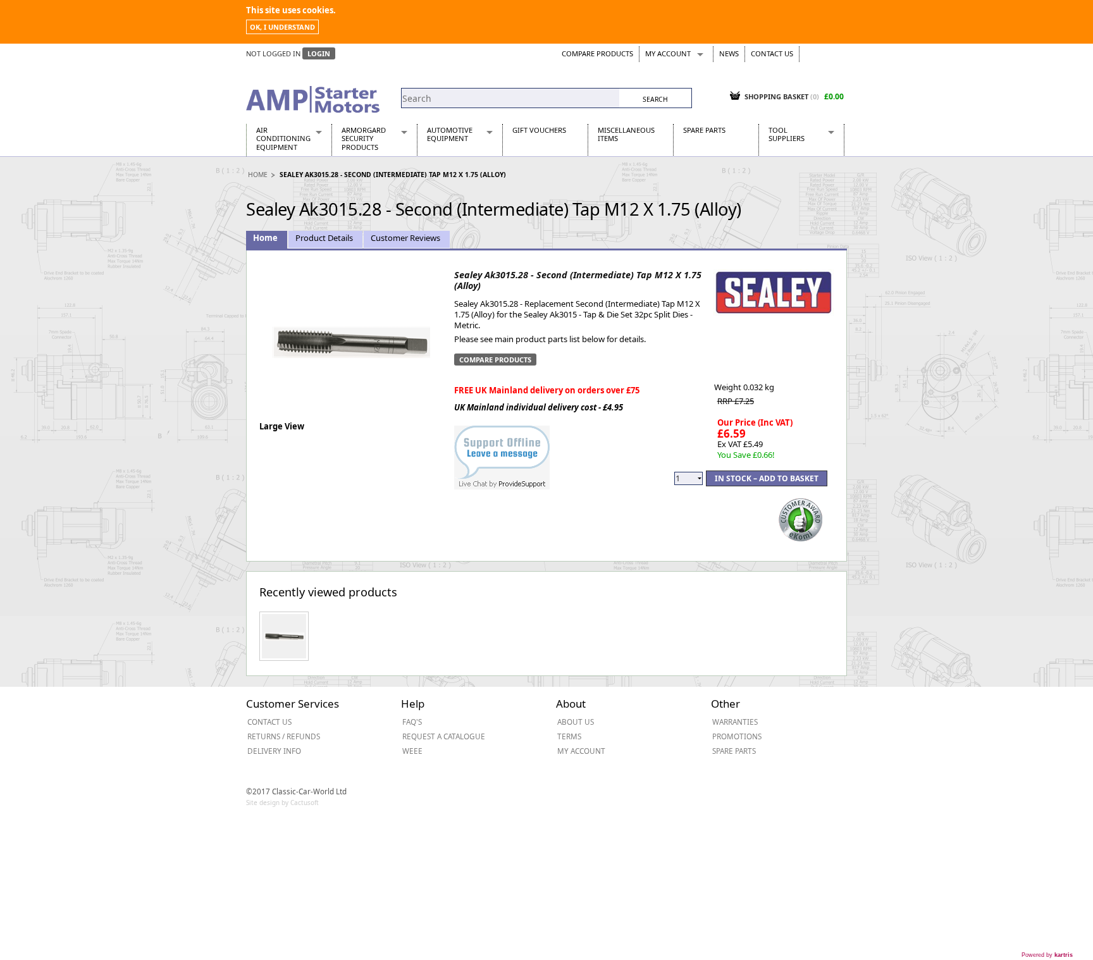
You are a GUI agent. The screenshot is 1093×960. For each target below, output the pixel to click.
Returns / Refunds (283, 736)
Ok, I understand (282, 27)
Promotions (737, 736)
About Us (575, 722)
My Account (668, 53)
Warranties (735, 722)
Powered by (1047, 955)
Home (258, 174)
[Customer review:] (801, 518)
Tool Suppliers (787, 134)
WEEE (412, 751)
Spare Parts (704, 130)
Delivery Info (274, 751)
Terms (569, 736)
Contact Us (772, 53)
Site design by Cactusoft (282, 802)
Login (318, 53)
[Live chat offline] (502, 451)
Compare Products (597, 53)
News (729, 53)
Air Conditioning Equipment (283, 138)
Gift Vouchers (539, 130)
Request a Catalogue (443, 736)
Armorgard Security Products (364, 138)
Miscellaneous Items (626, 134)
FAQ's (412, 722)
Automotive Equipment (449, 134)
